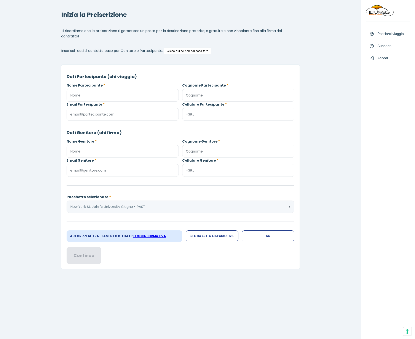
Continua (83, 255)
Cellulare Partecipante (204, 104)
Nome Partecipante (86, 85)
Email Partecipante (86, 104)
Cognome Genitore (201, 141)
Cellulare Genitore (200, 160)
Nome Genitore (82, 141)
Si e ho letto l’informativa (211, 236)
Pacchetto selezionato (89, 196)
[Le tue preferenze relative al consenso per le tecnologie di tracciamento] (407, 331)
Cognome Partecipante (205, 85)
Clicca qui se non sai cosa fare (187, 51)
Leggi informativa (149, 236)
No (268, 236)
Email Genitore (81, 160)
